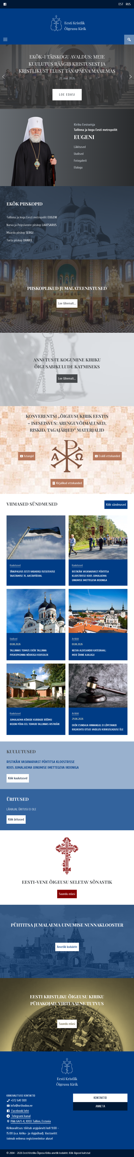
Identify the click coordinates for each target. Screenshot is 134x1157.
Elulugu (78, 167)
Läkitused (80, 147)
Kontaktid (100, 1098)
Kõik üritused (16, 819)
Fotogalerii (80, 160)
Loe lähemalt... (67, 303)
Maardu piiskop (20, 232)
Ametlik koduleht (67, 947)
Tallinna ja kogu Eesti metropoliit (32, 217)
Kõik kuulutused (17, 778)
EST (121, 4)
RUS (128, 4)
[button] (5, 39)
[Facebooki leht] (5, 4)
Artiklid (75, 639)
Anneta (100, 1106)
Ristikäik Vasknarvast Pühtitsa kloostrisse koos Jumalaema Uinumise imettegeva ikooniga (90, 576)
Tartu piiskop (20, 240)
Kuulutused (15, 565)
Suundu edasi (67, 894)
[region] (67, 76)
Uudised (79, 154)
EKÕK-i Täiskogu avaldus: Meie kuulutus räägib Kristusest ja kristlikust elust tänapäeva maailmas (67, 63)
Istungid (29, 456)
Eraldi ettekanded (109, 456)
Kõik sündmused (116, 504)
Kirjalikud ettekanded (69, 483)
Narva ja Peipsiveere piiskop (32, 225)
